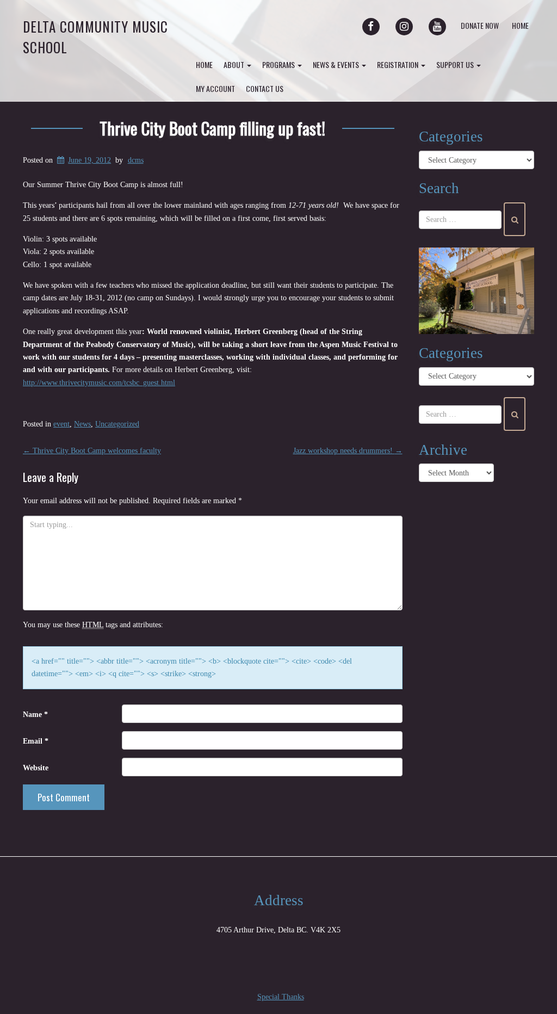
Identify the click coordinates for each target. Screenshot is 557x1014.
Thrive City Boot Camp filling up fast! (212, 127)
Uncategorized (117, 424)
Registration (398, 64)
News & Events (337, 64)
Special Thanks (280, 997)
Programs (279, 64)
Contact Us (264, 88)
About (235, 64)
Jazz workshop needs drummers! (348, 451)
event (61, 424)
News (82, 424)
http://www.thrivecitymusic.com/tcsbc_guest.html (99, 383)
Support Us (455, 64)
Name (35, 714)
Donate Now (480, 25)
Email (35, 741)
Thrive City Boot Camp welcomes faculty (92, 451)
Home (520, 25)
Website (35, 768)
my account (215, 88)
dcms (136, 160)
